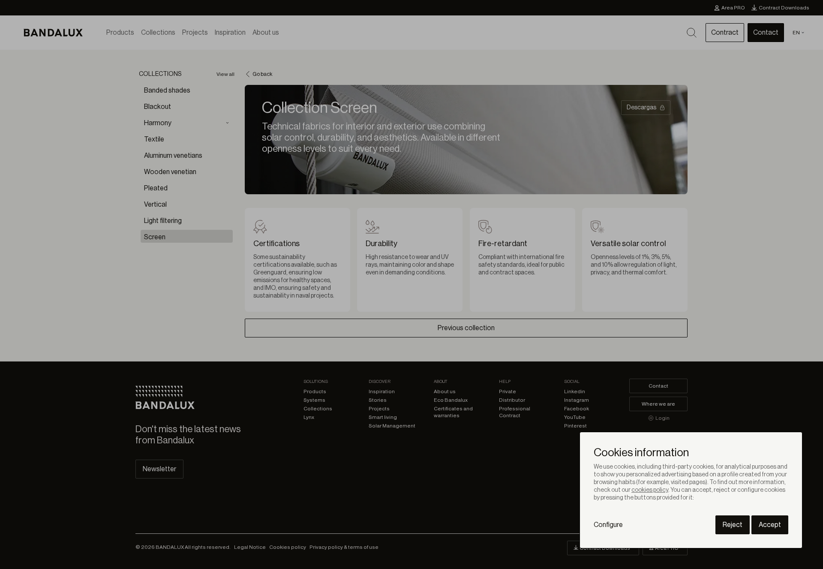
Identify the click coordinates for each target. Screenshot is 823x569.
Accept (770, 524)
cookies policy (649, 490)
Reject (732, 524)
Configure (608, 524)
